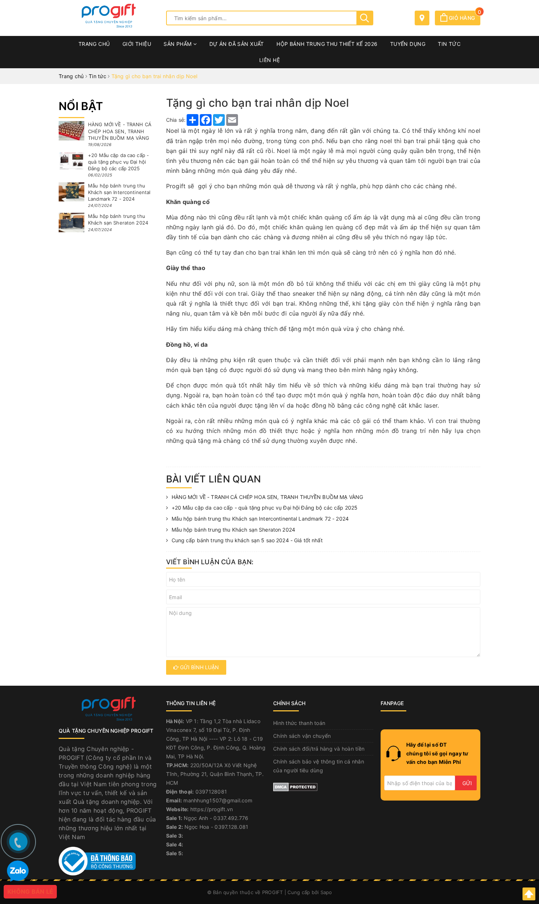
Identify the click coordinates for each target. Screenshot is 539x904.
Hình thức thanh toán (299, 723)
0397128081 (211, 791)
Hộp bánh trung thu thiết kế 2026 (326, 44)
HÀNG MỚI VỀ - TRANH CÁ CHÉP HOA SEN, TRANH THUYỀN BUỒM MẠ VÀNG (267, 497)
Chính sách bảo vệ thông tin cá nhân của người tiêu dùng (318, 765)
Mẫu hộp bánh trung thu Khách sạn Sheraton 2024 (233, 529)
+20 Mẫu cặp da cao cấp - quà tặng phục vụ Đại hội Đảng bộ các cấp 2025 (265, 507)
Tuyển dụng (407, 44)
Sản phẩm (178, 44)
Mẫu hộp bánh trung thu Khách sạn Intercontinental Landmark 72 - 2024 (260, 518)
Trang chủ (94, 44)
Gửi (467, 783)
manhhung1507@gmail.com (217, 800)
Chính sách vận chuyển (302, 736)
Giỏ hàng (463, 18)
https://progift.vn (211, 809)
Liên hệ (269, 60)
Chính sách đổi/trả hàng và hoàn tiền (318, 749)
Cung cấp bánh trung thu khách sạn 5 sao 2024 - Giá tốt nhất (247, 540)
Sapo (326, 892)
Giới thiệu (136, 44)
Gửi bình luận (199, 667)
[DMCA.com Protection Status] (295, 786)
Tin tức (449, 44)
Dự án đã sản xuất (236, 44)
